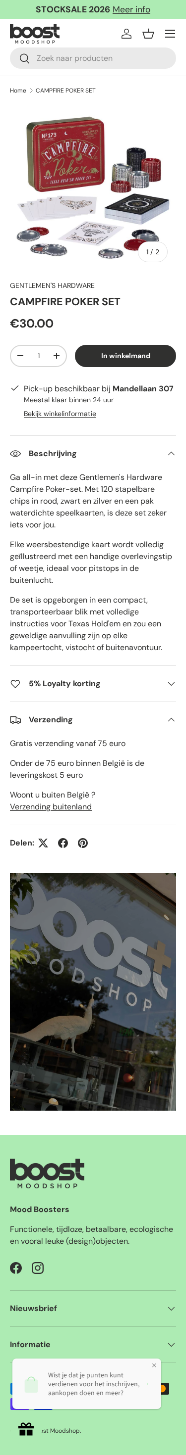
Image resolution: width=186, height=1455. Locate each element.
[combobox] (93, 58)
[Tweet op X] (43, 843)
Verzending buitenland (51, 806)
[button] (148, 34)
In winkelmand (125, 355)
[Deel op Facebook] (63, 843)
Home (18, 91)
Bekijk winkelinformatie (60, 413)
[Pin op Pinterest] (83, 843)
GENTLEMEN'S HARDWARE (52, 285)
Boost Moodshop (56, 1431)
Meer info (131, 9)
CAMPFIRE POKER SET (66, 91)
